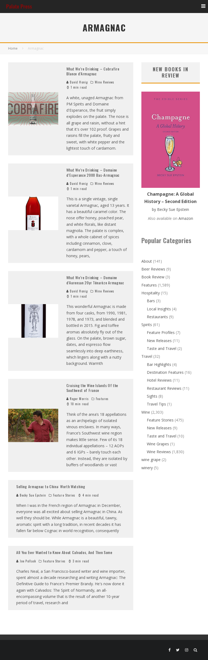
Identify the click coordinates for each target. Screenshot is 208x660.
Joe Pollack (27, 561)
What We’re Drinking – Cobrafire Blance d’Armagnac (92, 71)
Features (102, 399)
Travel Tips (156, 404)
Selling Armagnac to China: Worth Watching (50, 486)
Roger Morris (79, 399)
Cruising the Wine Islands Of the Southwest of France (92, 387)
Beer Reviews (153, 269)
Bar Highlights (159, 364)
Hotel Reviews (159, 380)
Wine (145, 412)
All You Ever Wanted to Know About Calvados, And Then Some (64, 552)
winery (147, 467)
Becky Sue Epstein (32, 495)
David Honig (78, 82)
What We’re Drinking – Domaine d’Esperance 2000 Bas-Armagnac (92, 172)
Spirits (146, 324)
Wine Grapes (158, 443)
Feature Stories (64, 495)
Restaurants (157, 316)
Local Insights (159, 308)
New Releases (159, 340)
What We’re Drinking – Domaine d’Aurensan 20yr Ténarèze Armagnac (95, 280)
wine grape (151, 459)
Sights (152, 396)
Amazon (185, 218)
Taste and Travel (161, 348)
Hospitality (150, 292)
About (146, 261)
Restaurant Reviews (164, 388)
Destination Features (165, 372)
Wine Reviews (104, 82)
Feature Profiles (161, 332)
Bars (151, 300)
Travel (146, 356)
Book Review (152, 276)
